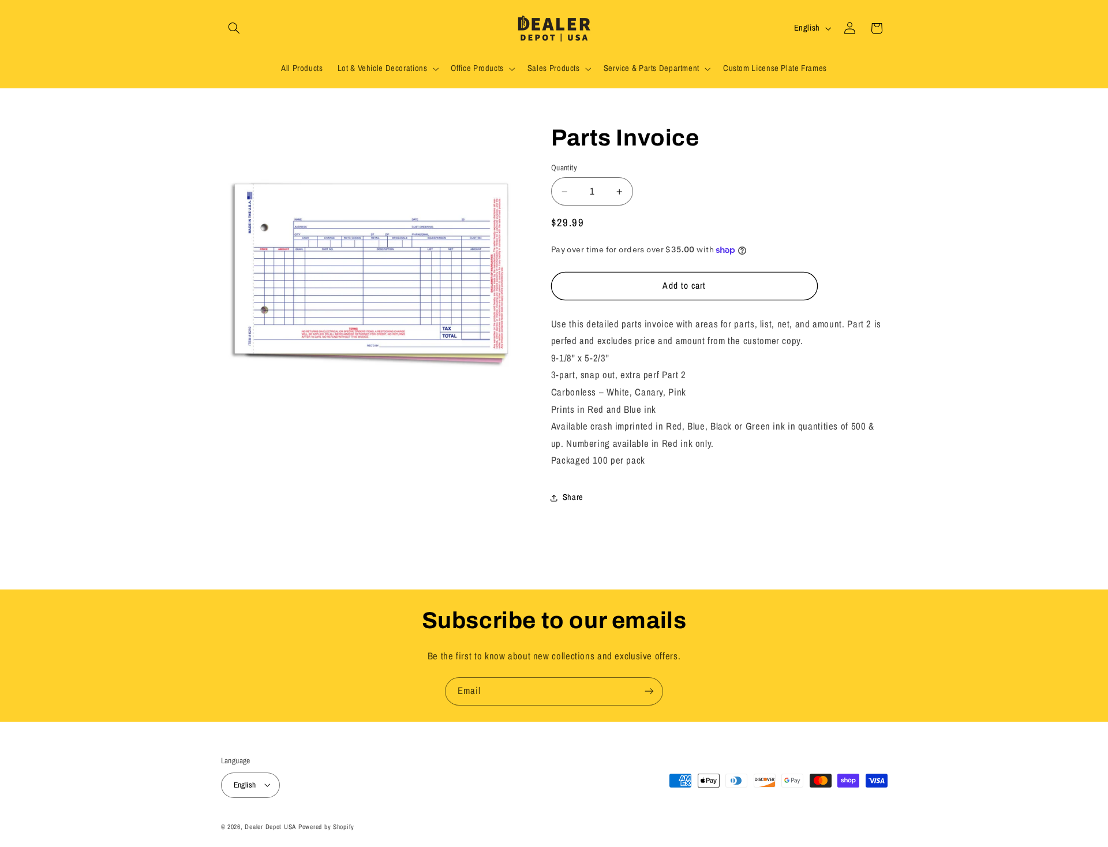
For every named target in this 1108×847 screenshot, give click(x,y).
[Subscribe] (649, 691)
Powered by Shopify (326, 826)
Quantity (564, 168)
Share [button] (573, 497)
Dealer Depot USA (270, 826)
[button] (234, 28)
